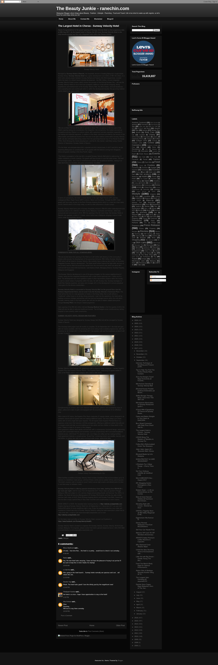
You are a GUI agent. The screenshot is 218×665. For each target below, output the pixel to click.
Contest (151, 143)
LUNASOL (138, 198)
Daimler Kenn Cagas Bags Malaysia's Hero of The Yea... (144, 586)
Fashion (156, 159)
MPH (133, 210)
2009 (136, 639)
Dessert (143, 147)
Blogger (120, 660)
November (140, 354)
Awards (157, 128)
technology (135, 254)
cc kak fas (66, 570)
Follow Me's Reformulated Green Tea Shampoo (145, 445)
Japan (146, 181)
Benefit (138, 132)
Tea (155, 253)
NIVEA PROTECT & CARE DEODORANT (145, 460)
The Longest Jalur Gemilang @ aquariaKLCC (142, 579)
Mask (147, 204)
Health (144, 176)
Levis (153, 191)
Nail (155, 212)
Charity (152, 135)
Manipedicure (137, 204)
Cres (133, 147)
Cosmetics (136, 145)
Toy (155, 256)
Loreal (157, 196)
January (139, 614)
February (139, 611)
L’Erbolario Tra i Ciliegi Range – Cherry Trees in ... (145, 466)
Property (152, 228)
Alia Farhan (67, 601)
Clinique (149, 139)
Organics (135, 218)
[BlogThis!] (69, 535)
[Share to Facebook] (73, 535)
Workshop (142, 263)
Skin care (141, 242)
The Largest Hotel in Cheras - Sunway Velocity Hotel (143, 432)
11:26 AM (66, 577)
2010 (136, 636)
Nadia (65, 558)
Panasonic (153, 218)
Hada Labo (152, 172)
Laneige (157, 189)
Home (61, 19)
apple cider (142, 126)
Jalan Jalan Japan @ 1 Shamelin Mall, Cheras (145, 450)
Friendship (135, 167)
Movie (154, 208)
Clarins (155, 137)
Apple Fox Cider (153, 126)
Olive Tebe (137, 216)
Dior (146, 149)
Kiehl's (158, 183)
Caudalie (142, 135)
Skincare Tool (138, 245)
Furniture (145, 167)
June (138, 598)
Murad (140, 210)
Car (133, 135)
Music (149, 210)
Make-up (150, 200)
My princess (141, 212)
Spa (158, 245)
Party (153, 220)
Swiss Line (148, 251)
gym (144, 172)
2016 (136, 618)
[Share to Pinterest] (75, 535)
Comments (156, 280)
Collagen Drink (141, 140)
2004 (136, 645)
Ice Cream (144, 178)
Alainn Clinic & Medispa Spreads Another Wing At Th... (145, 572)
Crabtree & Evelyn (152, 145)
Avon (148, 128)
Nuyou (158, 214)
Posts (154, 277)
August (139, 592)
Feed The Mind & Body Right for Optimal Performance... (144, 565)
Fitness (139, 162)
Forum (141, 165)
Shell (133, 237)
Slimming (149, 245)
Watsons (153, 261)
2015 (136, 621)
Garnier (134, 170)
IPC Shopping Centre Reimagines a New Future (143, 485)
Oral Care (152, 216)
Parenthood (137, 220)
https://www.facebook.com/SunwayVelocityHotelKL (75, 521)
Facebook (135, 159)
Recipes (134, 231)
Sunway (138, 249)
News (143, 214)
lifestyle (65, 538)
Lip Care (135, 196)
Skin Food (156, 243)
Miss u (146, 208)
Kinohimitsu (138, 185)
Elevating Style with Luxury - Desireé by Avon (144, 506)
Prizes (141, 228)
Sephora (155, 236)
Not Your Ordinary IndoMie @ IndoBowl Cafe (144, 473)
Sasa (146, 236)
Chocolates (146, 137)
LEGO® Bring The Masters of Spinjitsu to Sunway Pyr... (145, 439)
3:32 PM (66, 597)
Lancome (146, 189)
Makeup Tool (137, 202)
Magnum (147, 198)
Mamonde (151, 202)
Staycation (156, 247)
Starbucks (146, 247)
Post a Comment (66, 615)
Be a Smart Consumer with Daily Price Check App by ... (145, 425)
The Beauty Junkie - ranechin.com (92, 8)
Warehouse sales (138, 261)
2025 (136, 323)
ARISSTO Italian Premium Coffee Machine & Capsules (145, 540)
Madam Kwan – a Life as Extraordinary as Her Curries (145, 492)
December (140, 351)
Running (137, 234)
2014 (136, 624)
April (138, 604)
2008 (136, 642)
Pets (145, 222)
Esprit (134, 154)
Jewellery (157, 181)
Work (133, 263)
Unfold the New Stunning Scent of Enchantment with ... (145, 551)
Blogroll (110, 19)
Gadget (153, 167)
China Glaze (136, 137)
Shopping (136, 240)
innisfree (154, 178)
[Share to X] (71, 535)
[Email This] (67, 535)
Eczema (134, 151)
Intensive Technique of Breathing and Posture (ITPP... (145, 365)
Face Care (153, 157)
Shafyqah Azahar (69, 592)
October (139, 357)
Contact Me (85, 19)
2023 (136, 330)
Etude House (143, 154)
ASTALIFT (141, 128)
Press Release (152, 225)
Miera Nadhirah (68, 548)
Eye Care (142, 157)
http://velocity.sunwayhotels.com (111, 504)
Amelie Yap (67, 582)
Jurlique (136, 183)
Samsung (138, 236)
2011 (136, 633)
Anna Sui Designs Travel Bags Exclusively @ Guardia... (145, 379)
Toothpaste (146, 256)
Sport (137, 247)
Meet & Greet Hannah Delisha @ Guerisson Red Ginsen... (144, 499)
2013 (136, 627)
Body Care (149, 132)
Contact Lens (137, 143)
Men (155, 206)
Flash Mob (148, 162)
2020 (136, 339)
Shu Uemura (150, 240)
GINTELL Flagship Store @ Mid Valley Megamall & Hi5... (145, 513)
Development (136, 149)
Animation (144, 124)
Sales (158, 234)
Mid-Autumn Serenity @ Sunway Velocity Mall (144, 385)
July (138, 595)
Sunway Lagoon (150, 249)
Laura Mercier (141, 191)
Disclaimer (98, 19)
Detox (154, 147)
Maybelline (156, 204)
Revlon (157, 231)
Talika (137, 253)
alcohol (134, 124)
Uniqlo (144, 259)
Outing (145, 218)
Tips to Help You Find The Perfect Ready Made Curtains (145, 372)
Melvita (147, 206)
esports (155, 151)
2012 (136, 630)
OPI (145, 216)
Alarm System (154, 122)
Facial (145, 159)
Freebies (151, 165)
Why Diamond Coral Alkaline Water (143, 546)
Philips (153, 222)
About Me (72, 19)
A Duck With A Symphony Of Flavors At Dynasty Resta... (145, 411)
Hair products (145, 174)
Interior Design (136, 181)
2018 (136, 345)
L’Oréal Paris (148, 187)
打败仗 (139, 265)
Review (144, 231)
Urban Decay (154, 259)
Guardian (156, 170)
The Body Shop (147, 255)
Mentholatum (136, 208)
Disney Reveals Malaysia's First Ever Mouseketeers (144, 524)
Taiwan (157, 251)
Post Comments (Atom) (96, 631)
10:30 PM (66, 611)
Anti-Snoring (154, 124)
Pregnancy (136, 225)
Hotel (134, 178)
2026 (136, 320)
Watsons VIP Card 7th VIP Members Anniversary (145, 534)
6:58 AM (66, 553)
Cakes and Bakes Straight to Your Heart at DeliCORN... (145, 418)
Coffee (157, 139)
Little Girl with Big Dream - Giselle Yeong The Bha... (145, 558)
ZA (151, 263)
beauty (144, 130)
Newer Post (63, 625)
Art (133, 128)
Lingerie (153, 194)
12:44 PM (66, 587)
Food (157, 161)
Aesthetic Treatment (139, 122)
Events (156, 153)
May (138, 601)
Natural (134, 214)
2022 (136, 333)
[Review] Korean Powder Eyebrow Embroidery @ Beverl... (145, 391)
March (138, 607)
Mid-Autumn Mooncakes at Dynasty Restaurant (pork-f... (145, 404)
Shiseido (143, 237)
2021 (136, 336)
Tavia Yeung (146, 253)
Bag (136, 130)
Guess (138, 172)
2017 (136, 348)
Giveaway (144, 170)
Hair (133, 174)
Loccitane (147, 196)
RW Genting (148, 234)
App (133, 126)
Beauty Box (156, 130)
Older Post (120, 625)
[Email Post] (62, 535)
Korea (157, 185)
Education (144, 151)
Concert (154, 140)
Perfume (135, 222)
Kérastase (151, 183)
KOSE (139, 187)
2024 (136, 326)
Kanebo (143, 183)
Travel (134, 259)
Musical (157, 210)
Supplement (136, 251)
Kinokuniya (147, 185)
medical (138, 206)
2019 (136, 342)
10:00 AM (66, 565)
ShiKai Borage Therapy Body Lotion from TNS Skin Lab (145, 397)
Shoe (153, 237)
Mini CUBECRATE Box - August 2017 (144, 479)
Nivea (151, 214)
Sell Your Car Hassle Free (145, 530)
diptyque (154, 149)
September (140, 360)
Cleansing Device (138, 139)
